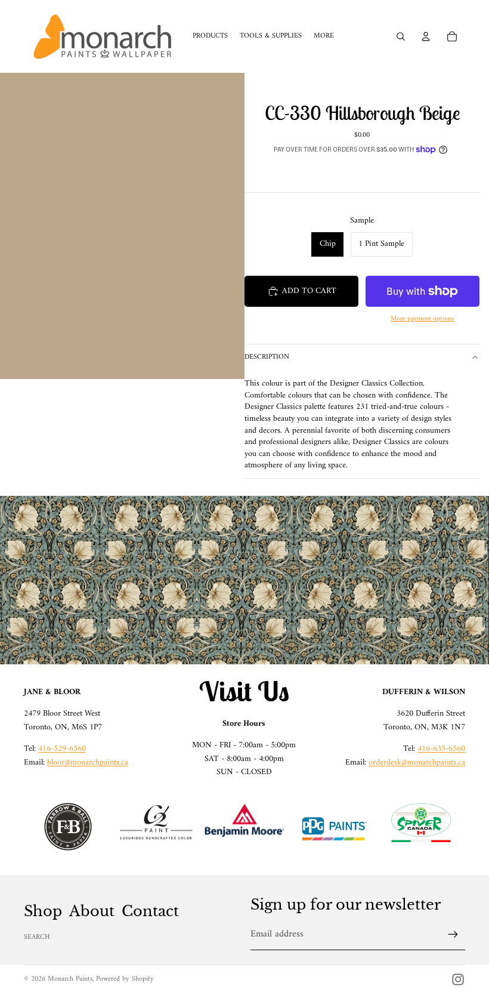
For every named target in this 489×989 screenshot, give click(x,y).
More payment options (422, 319)
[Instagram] (458, 979)
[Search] (401, 36)
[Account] (426, 36)
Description (266, 357)
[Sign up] (453, 935)
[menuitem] (324, 36)
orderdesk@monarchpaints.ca (417, 762)
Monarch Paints (70, 979)
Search (37, 937)
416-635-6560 (441, 748)
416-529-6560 (62, 748)
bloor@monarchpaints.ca (87, 762)
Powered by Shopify (125, 979)
